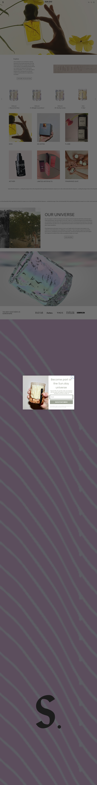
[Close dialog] (72, 377)
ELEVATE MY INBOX (61, 402)
